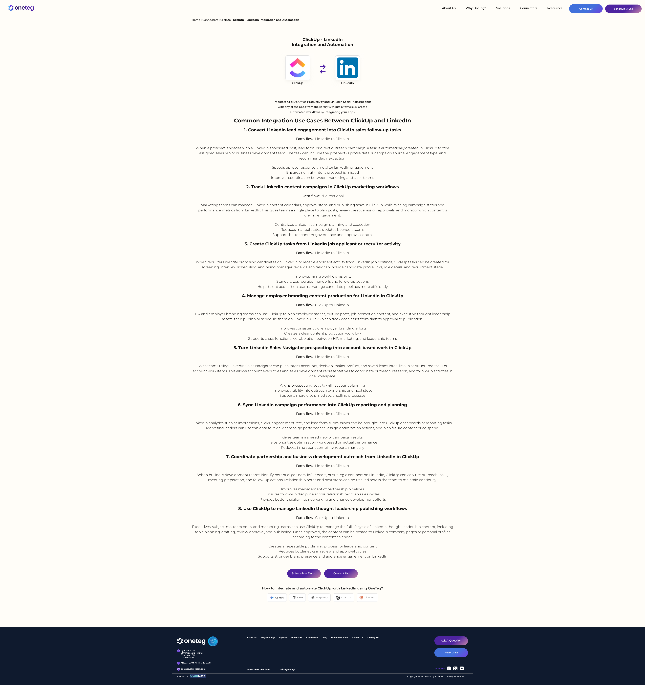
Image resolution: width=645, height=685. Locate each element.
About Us (449, 8)
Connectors (528, 8)
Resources (554, 8)
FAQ (324, 637)
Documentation (339, 637)
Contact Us (586, 8)
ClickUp (225, 19)
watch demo (451, 652)
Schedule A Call (623, 8)
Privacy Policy (287, 669)
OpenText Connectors (290, 637)
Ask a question (451, 640)
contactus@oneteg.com (193, 669)
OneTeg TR (373, 637)
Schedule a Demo (304, 573)
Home (196, 19)
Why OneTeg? (476, 8)
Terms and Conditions (258, 669)
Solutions (503, 8)
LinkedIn (347, 83)
